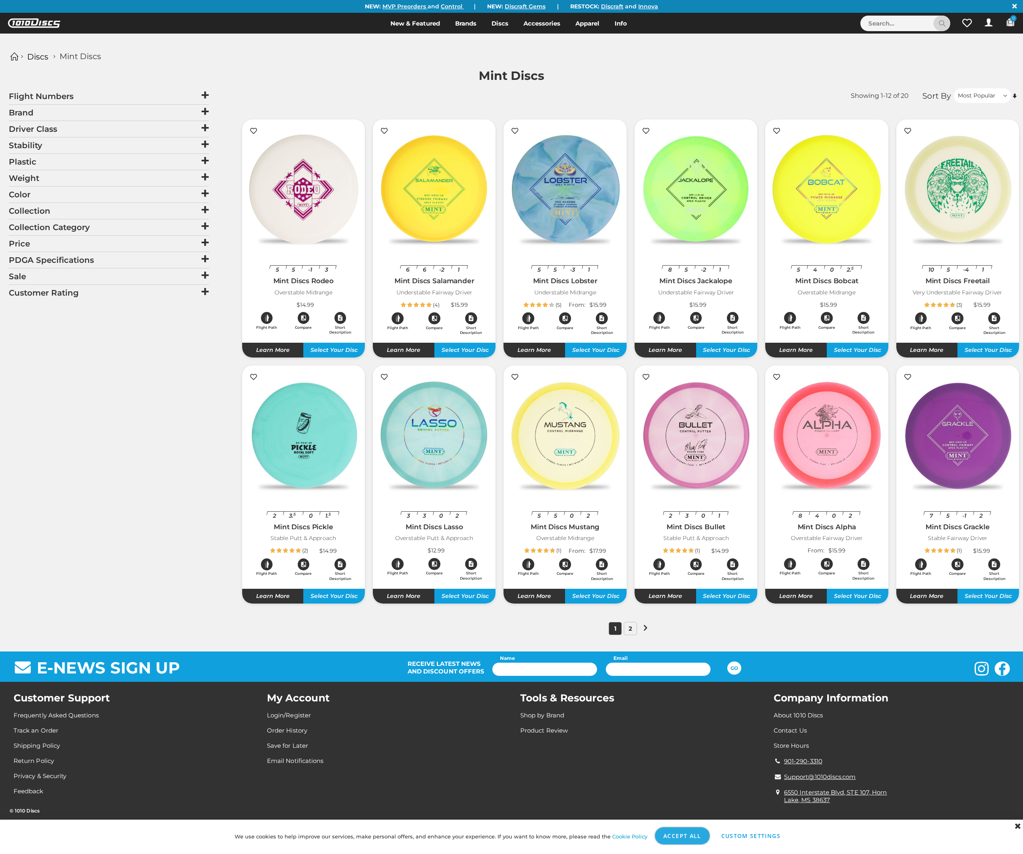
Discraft (612, 6)
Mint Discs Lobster (565, 281)
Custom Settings (750, 836)
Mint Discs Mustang (565, 527)
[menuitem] (415, 23)
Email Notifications (295, 761)
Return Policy (34, 761)
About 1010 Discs (798, 715)
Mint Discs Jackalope (695, 281)
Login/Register (289, 715)
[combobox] (905, 23)
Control (452, 6)
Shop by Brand (542, 715)
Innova (648, 6)
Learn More (273, 350)
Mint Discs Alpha (827, 527)
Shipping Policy (37, 745)
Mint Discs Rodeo (303, 281)
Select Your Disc (334, 350)
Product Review (544, 730)
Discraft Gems (525, 6)
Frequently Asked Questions (56, 715)
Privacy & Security (40, 776)
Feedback (29, 791)
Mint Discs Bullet (696, 527)
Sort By (936, 96)
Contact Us (790, 730)
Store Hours (791, 745)
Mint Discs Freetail (957, 281)
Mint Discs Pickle (303, 527)
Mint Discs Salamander (434, 281)
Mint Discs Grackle (957, 527)
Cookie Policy (629, 836)
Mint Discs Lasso (434, 527)
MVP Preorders (405, 6)
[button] (967, 23)
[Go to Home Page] (13, 56)
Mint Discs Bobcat (826, 281)
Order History (287, 730)
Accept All (682, 836)
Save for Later (287, 745)
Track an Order (36, 730)
